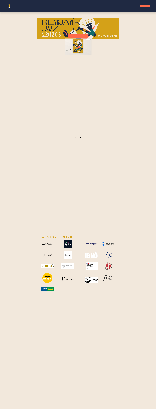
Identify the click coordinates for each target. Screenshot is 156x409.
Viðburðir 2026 (28, 6)
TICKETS (78, 35)
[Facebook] (76, 137)
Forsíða (14, 6)
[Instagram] (75, 137)
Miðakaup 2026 (45, 6)
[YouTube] (80, 137)
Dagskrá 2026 (36, 6)
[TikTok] (79, 137)
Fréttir (59, 6)
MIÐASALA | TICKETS (145, 6)
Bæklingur (21, 6)
